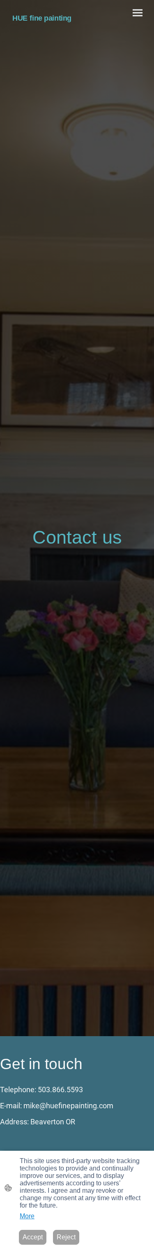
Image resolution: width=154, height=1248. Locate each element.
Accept (33, 1237)
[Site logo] (42, 28)
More (27, 1216)
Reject (66, 1237)
